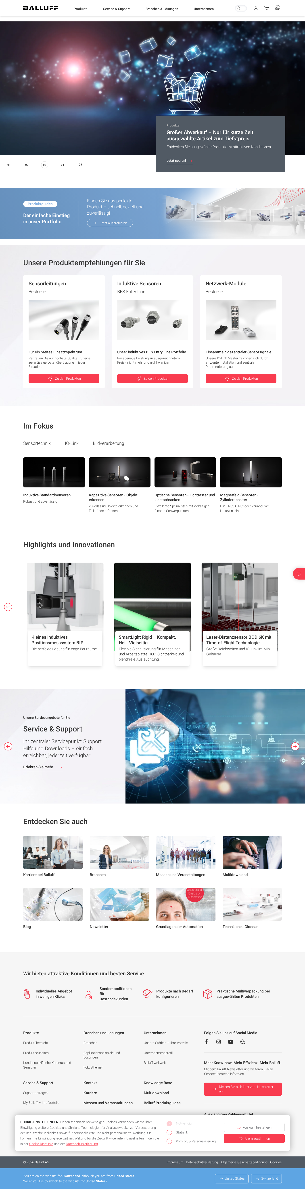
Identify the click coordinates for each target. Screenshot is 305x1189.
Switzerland (269, 1179)
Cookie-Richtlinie (41, 1144)
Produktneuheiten (36, 1053)
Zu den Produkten (68, 379)
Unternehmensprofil (158, 1053)
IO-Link (72, 443)
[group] (54, 486)
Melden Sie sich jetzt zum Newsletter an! (246, 1089)
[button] (80, 9)
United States (235, 1179)
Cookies (276, 1162)
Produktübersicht (35, 1043)
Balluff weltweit (155, 1063)
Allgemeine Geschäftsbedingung (244, 1162)
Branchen (90, 1043)
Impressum (175, 1162)
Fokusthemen (93, 1067)
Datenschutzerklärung (202, 1162)
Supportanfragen (35, 1093)
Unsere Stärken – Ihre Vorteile (166, 1043)
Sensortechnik (37, 443)
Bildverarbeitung (108, 443)
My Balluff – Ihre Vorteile (41, 1103)
